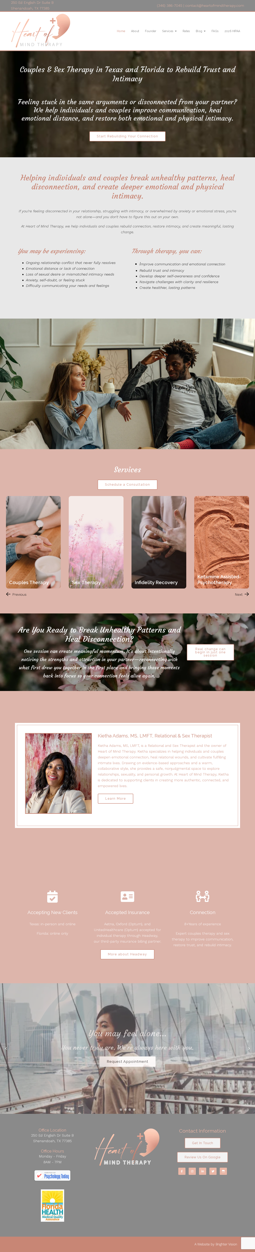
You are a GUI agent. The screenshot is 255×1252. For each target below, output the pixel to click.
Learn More (115, 798)
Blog (199, 31)
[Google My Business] (223, 1171)
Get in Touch (202, 1143)
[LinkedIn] (202, 1171)
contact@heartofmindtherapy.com (214, 5)
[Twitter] (213, 1171)
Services (167, 31)
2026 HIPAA (232, 31)
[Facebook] (181, 1171)
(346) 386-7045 (169, 5)
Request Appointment (127, 1084)
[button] (16, 594)
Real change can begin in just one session (210, 652)
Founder (150, 31)
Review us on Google (202, 1157)
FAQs (215, 31)
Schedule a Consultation (127, 484)
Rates (186, 31)
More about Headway (127, 954)
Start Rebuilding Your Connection (127, 136)
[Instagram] (192, 1171)
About (135, 31)
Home (121, 31)
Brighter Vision (226, 1244)
